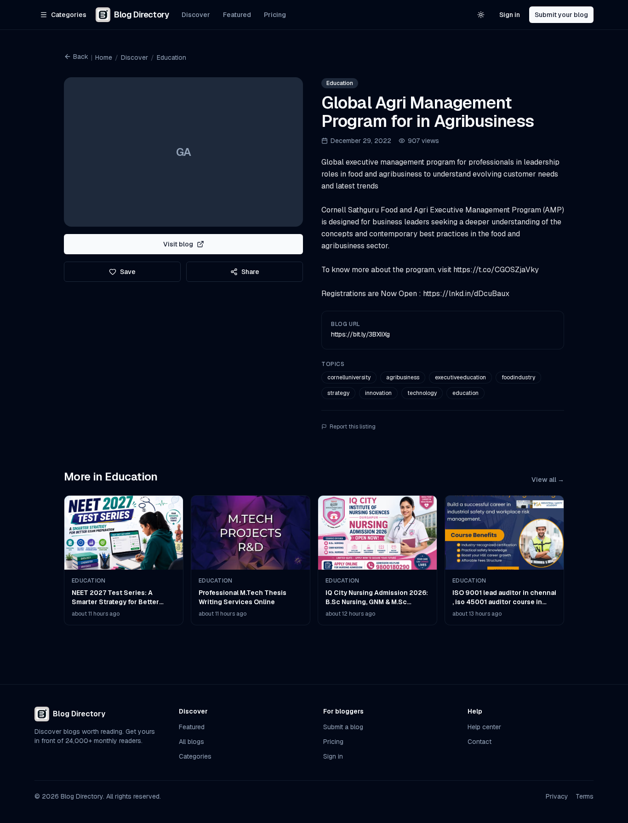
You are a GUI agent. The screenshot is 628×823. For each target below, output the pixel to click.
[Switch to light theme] (481, 15)
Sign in (509, 15)
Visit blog (178, 244)
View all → (547, 479)
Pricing (275, 15)
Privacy (557, 796)
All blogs (191, 741)
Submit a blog (343, 727)
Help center (484, 727)
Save (128, 272)
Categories (195, 756)
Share (250, 272)
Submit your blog (561, 15)
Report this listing (353, 426)
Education (171, 57)
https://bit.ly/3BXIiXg (360, 334)
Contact (479, 741)
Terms (585, 796)
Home (103, 57)
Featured (237, 15)
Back (80, 56)
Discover (196, 15)
